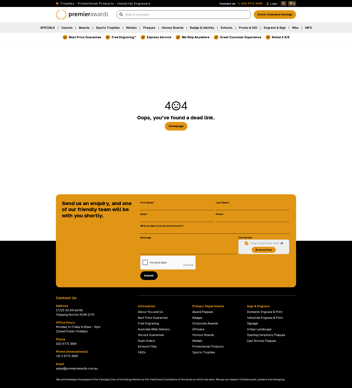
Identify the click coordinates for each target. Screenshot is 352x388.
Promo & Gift (248, 27)
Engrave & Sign (275, 27)
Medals (131, 27)
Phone (219, 214)
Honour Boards (173, 27)
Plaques (149, 27)
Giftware (198, 329)
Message (145, 237)
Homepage (176, 126)
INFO (308, 27)
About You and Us (150, 312)
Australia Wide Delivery (154, 329)
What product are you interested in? (161, 225)
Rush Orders (146, 341)
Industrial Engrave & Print (265, 318)
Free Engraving (148, 323)
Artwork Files (147, 346)
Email (143, 214)
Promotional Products (208, 346)
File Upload (245, 237)
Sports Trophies (108, 27)
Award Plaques (202, 312)
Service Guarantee (151, 335)
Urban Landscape (259, 329)
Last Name (222, 202)
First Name (146, 202)
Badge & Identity (202, 27)
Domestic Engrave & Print (265, 312)
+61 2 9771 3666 (67, 356)
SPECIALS (47, 27)
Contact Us (227, 3)
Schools (226, 27)
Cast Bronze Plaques (261, 341)
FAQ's (142, 352)
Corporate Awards (205, 323)
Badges (197, 318)
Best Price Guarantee (153, 318)
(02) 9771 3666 (251, 3)
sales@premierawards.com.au (77, 368)
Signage (252, 323)
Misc (295, 27)
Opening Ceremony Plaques (266, 335)
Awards (84, 27)
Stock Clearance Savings (275, 14)
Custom (66, 27)
